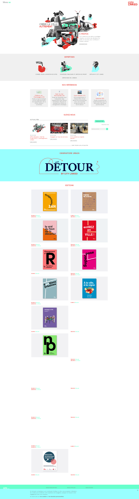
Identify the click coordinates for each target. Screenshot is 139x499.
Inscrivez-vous (105, 124)
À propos (83, 34)
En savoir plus (83, 44)
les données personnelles (56, 496)
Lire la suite (33, 142)
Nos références (69, 85)
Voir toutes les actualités (80, 145)
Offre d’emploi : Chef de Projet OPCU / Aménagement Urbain (38, 138)
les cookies (43, 496)
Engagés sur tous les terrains (59, 137)
